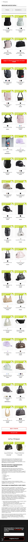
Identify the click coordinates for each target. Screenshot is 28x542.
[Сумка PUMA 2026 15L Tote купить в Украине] (7, 254)
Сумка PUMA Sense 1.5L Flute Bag (20, 105)
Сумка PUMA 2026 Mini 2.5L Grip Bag (20, 285)
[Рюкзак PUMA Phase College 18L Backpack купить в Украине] (20, 118)
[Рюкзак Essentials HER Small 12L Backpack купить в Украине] (7, 21)
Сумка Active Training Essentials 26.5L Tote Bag (8, 53)
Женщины (5, 1)
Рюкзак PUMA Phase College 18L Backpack (20, 127)
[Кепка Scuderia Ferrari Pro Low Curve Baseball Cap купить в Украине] (20, 186)
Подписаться (14, 538)
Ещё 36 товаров (14, 428)
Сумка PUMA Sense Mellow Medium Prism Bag (7, 308)
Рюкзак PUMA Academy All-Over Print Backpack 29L (7, 82)
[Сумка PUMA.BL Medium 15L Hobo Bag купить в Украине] (7, 412)
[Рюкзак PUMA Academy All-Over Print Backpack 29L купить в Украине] (7, 73)
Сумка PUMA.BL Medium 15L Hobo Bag (7, 421)
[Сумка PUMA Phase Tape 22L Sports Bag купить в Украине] (20, 412)
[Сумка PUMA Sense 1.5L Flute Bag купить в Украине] (20, 96)
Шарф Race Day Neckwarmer (20, 217)
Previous (3, 446)
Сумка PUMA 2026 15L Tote (7, 262)
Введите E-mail (7, 534)
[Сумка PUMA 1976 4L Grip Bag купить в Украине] (20, 231)
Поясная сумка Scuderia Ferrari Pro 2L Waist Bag (20, 330)
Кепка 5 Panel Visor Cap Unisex (7, 353)
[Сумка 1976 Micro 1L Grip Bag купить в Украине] (7, 141)
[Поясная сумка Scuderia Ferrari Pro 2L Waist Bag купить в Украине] (20, 321)
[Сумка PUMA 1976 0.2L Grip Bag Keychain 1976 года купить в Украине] (7, 367)
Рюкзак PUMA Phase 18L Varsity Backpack (20, 82)
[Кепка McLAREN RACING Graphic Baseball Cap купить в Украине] (20, 163)
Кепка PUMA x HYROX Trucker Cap (20, 376)
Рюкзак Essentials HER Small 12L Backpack (7, 30)
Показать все (14, 432)
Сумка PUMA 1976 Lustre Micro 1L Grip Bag (20, 263)
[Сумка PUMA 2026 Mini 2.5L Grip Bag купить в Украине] (20, 276)
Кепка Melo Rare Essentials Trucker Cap (7, 218)
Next (11, 396)
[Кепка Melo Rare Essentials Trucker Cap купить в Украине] (7, 209)
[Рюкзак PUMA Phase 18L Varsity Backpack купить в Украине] (20, 73)
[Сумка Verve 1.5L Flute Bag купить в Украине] (7, 118)
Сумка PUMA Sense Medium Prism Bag (7, 330)
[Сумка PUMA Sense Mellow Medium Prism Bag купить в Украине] (7, 299)
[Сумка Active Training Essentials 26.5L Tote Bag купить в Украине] (7, 44)
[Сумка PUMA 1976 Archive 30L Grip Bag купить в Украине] (20, 344)
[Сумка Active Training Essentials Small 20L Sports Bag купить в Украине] (20, 44)
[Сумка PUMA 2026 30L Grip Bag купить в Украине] (20, 389)
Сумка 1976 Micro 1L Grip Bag (7, 149)
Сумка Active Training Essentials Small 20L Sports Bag (20, 53)
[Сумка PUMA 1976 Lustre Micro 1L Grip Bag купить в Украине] (20, 254)
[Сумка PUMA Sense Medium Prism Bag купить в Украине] (7, 321)
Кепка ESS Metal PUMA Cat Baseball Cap (7, 398)
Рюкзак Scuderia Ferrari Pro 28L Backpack (7, 173)
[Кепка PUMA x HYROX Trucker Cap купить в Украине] (20, 367)
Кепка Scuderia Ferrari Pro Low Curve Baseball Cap (20, 195)
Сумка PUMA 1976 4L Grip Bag (20, 307)
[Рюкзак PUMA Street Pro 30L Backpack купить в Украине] (7, 276)
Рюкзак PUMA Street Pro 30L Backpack (7, 285)
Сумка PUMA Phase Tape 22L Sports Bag (20, 421)
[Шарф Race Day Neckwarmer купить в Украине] (20, 209)
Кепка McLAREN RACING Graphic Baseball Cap (20, 173)
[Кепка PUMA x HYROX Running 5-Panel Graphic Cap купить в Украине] (20, 141)
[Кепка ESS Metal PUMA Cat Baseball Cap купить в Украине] (7, 389)
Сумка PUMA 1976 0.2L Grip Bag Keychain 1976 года (7, 376)
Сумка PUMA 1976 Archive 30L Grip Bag (20, 353)
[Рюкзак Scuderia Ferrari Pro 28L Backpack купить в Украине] (7, 163)
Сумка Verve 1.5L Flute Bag (7, 127)
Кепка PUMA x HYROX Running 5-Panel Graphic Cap (20, 150)
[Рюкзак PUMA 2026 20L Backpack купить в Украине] (7, 231)
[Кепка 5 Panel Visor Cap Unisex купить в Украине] (7, 344)
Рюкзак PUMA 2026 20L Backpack (7, 240)
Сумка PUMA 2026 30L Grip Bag (20, 398)
